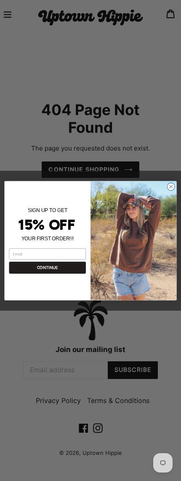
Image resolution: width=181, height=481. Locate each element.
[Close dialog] (171, 186)
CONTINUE (47, 267)
